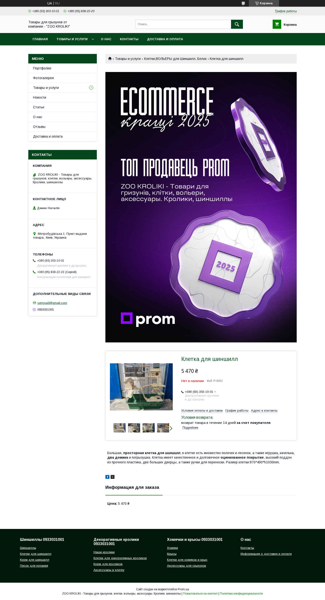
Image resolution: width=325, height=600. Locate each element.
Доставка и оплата (165, 39)
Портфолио (42, 68)
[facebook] (107, 478)
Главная (40, 39)
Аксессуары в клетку (109, 570)
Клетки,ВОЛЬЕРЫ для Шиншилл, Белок (175, 59)
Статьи (38, 107)
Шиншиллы (28, 548)
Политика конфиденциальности (241, 593)
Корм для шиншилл (34, 560)
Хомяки (172, 548)
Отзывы (39, 127)
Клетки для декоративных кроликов (120, 558)
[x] (112, 478)
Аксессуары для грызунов (186, 565)
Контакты (129, 39)
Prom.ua (183, 589)
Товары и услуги (72, 39)
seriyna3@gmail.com (52, 303)
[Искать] (237, 24)
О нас (106, 39)
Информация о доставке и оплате (266, 554)
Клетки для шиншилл (35, 554)
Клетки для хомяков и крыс (187, 560)
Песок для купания (34, 565)
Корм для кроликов (108, 564)
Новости (39, 97)
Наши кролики (104, 552)
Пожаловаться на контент (200, 593)
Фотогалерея (43, 78)
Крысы (172, 554)
